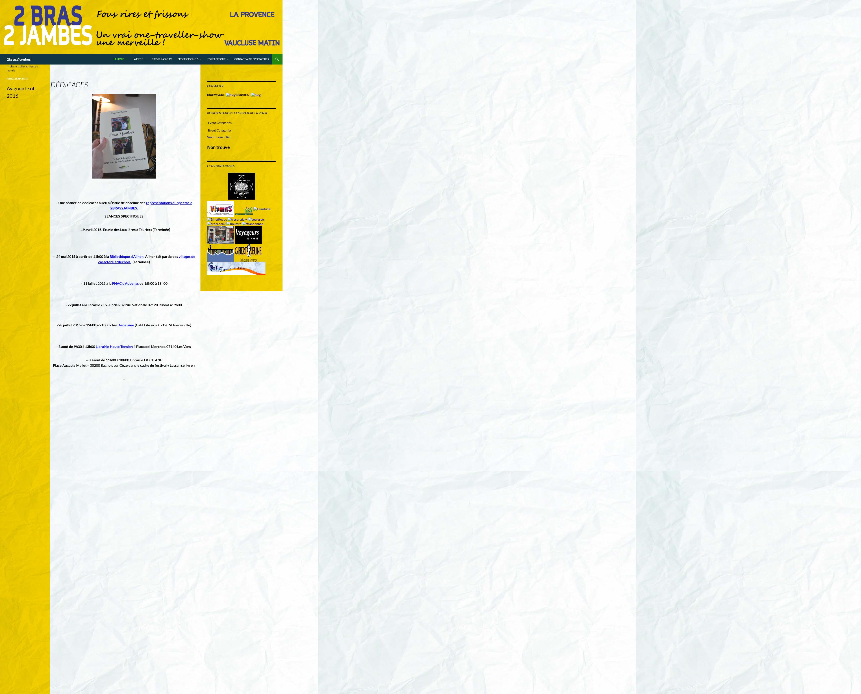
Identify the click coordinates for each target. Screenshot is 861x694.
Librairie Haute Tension (114, 346)
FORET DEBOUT (216, 59)
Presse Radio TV (162, 59)
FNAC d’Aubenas (125, 283)
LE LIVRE (119, 59)
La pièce (138, 59)
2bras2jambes (19, 59)
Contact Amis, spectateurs (251, 59)
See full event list (218, 137)
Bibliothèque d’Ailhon (127, 256)
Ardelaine (126, 325)
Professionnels (188, 59)
